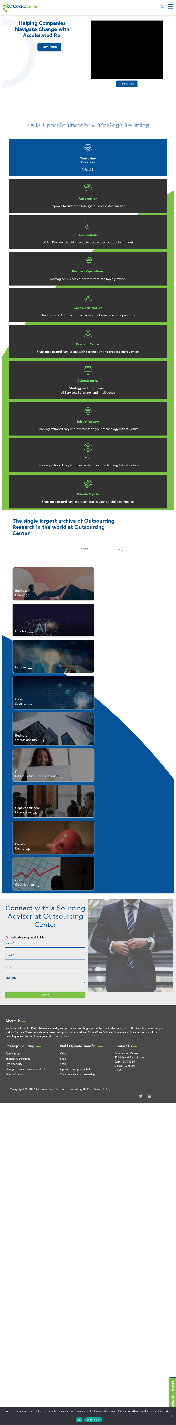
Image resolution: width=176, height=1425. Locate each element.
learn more (49, 46)
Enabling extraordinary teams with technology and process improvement (88, 351)
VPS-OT (88, 169)
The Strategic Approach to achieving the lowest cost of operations (88, 315)
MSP (88, 458)
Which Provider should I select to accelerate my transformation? (88, 242)
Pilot (63, 1059)
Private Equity (88, 494)
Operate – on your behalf (75, 1069)
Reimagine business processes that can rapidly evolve (88, 279)
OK (79, 1420)
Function (21, 631)
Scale (63, 1064)
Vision (63, 1053)
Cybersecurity (87, 380)
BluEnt (87, 1089)
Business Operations (88, 271)
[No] (171, 1416)
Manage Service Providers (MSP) (25, 1069)
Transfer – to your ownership (77, 1074)
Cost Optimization (88, 308)
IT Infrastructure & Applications (35, 774)
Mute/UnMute (126, 84)
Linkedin (149, 1096)
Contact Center (88, 344)
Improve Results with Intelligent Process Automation (88, 206)
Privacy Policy (102, 1089)
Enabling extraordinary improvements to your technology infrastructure (88, 429)
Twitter (141, 1096)
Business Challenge (22, 593)
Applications (88, 235)
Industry (21, 667)
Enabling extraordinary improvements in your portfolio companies (88, 501)
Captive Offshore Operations (27, 810)
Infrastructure (88, 421)
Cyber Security (20, 701)
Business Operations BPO (26, 738)
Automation (88, 198)
